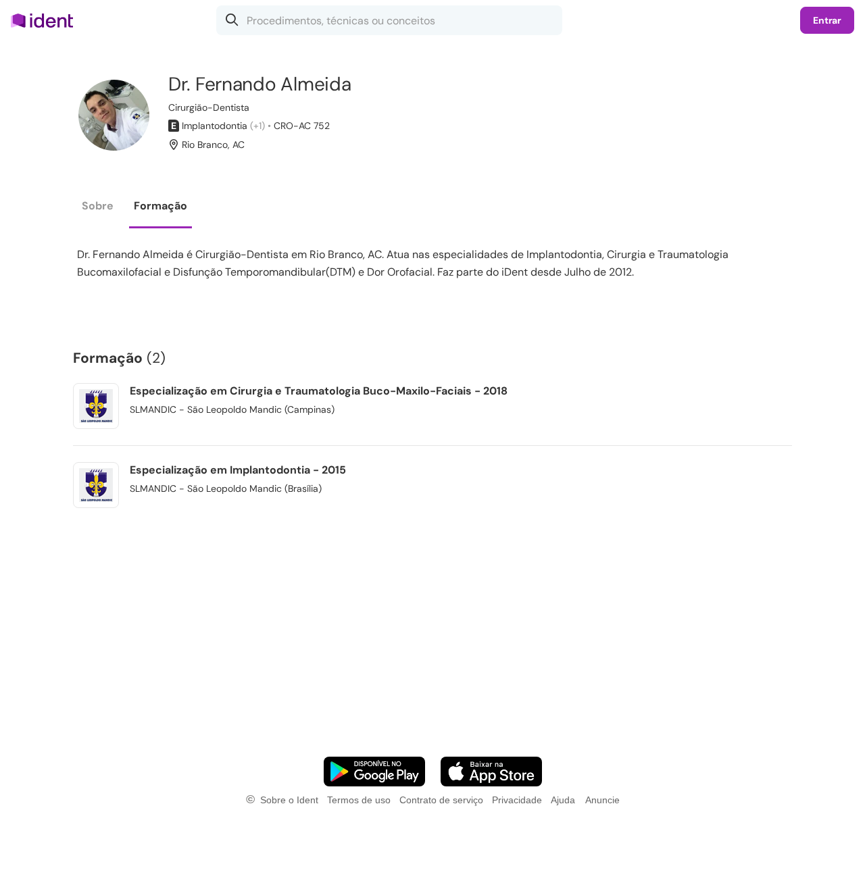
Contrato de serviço (441, 799)
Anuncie (602, 799)
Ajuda (563, 799)
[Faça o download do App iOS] (491, 771)
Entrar (827, 20)
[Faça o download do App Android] (374, 771)
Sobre (98, 206)
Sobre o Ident (289, 799)
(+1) (257, 126)
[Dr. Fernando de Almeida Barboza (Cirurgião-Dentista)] (113, 115)
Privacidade (517, 799)
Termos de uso (359, 799)
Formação (160, 206)
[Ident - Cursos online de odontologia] (46, 20)
